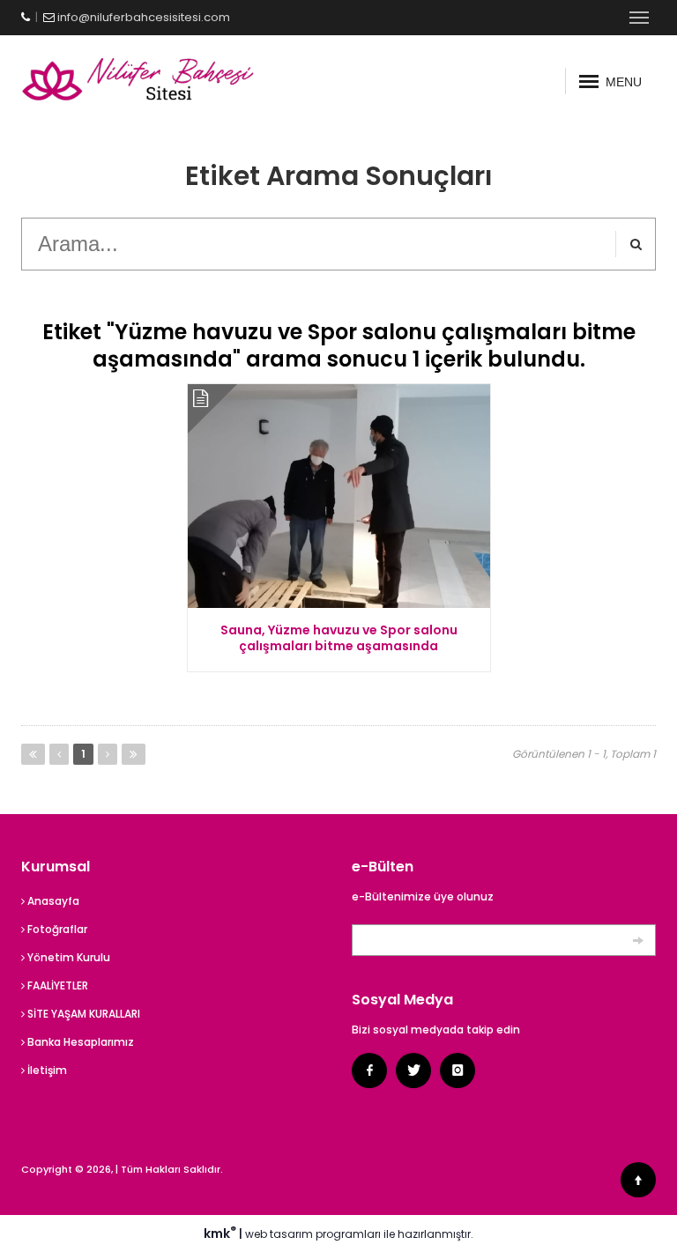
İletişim (46, 1070)
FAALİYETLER (56, 985)
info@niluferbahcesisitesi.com (143, 17)
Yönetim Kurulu (67, 957)
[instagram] (457, 1070)
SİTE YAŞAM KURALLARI (82, 1013)
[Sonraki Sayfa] (107, 754)
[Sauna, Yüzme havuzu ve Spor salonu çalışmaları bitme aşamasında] (339, 496)
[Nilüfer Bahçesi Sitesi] (173, 81)
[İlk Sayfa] (33, 754)
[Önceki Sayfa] (59, 754)
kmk (220, 1233)
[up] (638, 1179)
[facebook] (369, 1070)
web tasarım (279, 1233)
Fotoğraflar (56, 929)
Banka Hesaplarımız (79, 1041)
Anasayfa (52, 900)
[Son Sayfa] (133, 754)
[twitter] (413, 1070)
